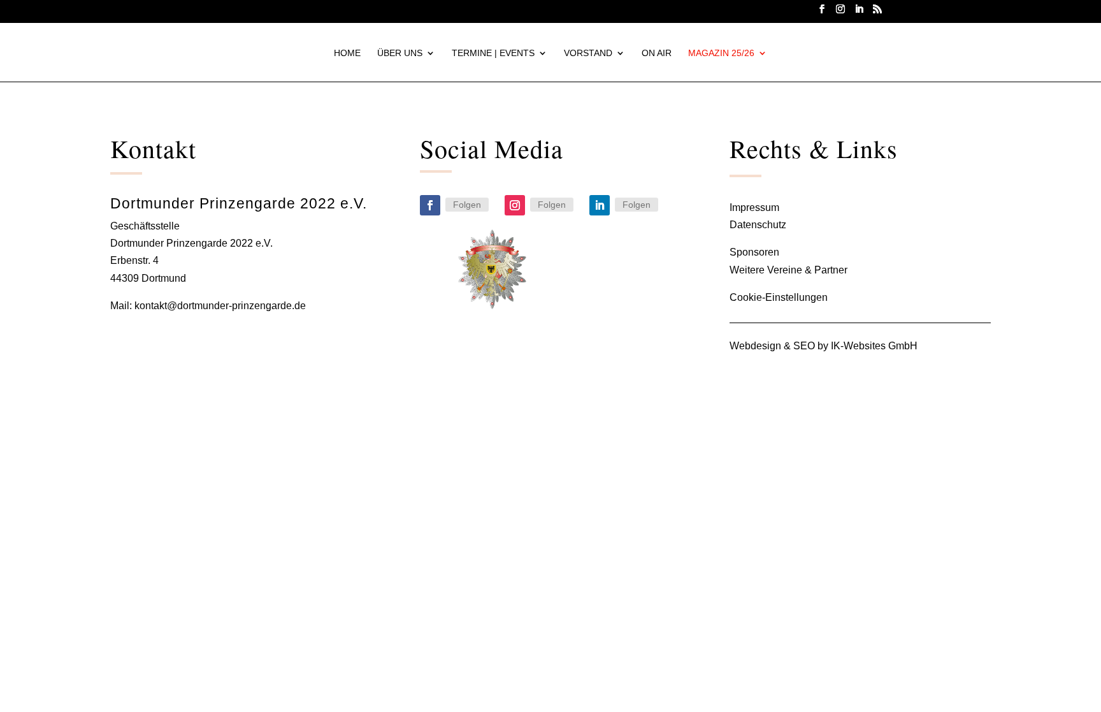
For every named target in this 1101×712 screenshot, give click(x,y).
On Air (657, 53)
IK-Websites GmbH (874, 345)
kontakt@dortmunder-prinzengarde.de (220, 305)
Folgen (467, 205)
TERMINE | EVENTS (493, 53)
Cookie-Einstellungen (779, 297)
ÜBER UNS (399, 53)
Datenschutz (758, 224)
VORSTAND (588, 53)
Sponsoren (754, 252)
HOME (347, 53)
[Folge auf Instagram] (515, 205)
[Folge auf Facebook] (430, 205)
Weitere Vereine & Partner (788, 270)
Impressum (754, 207)
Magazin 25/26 (721, 53)
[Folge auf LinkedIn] (599, 205)
